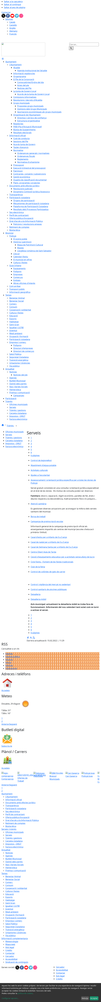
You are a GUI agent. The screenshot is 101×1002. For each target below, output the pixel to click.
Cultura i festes (12, 891)
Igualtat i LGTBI (12, 906)
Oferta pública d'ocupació (17, 817)
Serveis (8, 434)
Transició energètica (14, 929)
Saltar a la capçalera (13, 1)
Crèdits (8, 950)
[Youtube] (12, 15)
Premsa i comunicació (15, 870)
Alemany (13, 31)
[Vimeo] (17, 15)
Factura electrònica (14, 446)
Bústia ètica (10, 826)
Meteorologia (11, 941)
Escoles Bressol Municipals (56, 776)
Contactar (6, 12)
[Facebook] (8, 15)
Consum (9, 885)
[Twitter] (3, 15)
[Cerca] (71, 48)
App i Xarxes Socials (14, 864)
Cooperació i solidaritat (16, 888)
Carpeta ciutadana (14, 440)
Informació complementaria (14, 938)
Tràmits (10, 425)
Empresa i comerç (13, 920)
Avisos (8, 662)
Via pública (10, 935)
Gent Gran (10, 903)
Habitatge (10, 900)
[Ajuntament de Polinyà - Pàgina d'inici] (23, 49)
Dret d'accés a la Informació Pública (22, 820)
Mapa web (10, 944)
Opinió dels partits (14, 861)
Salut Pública (11, 923)
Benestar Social (12, 879)
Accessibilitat (11, 959)
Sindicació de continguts (16, 962)
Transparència (12, 805)
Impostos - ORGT (13, 443)
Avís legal (9, 947)
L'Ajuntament (11, 796)
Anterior (5, 724)
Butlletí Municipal (13, 858)
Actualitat (5, 849)
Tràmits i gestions (13, 437)
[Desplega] (16, 426)
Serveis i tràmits (8, 829)
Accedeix (5, 690)
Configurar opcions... (10, 998)
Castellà (13, 25)
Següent (13, 724)
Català (12, 22)
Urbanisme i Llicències (15, 932)
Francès (13, 34)
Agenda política (12, 656)
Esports (9, 897)
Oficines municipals (14, 431)
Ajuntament (6, 793)
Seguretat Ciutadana (15, 926)
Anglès (12, 28)
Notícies (9, 665)
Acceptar (94, 998)
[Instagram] (21, 15)
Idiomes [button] (9, 19)
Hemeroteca (11, 867)
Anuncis (9, 659)
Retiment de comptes (15, 823)
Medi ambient (11, 912)
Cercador (9, 956)
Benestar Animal (13, 876)
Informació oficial (13, 799)
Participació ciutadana (15, 808)
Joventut (9, 909)
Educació (9, 894)
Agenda (9, 653)
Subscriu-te (6, 746)
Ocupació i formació (14, 914)
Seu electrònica (12, 811)
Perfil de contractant (15, 814)
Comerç (9, 882)
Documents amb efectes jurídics (20, 802)
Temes (4, 873)
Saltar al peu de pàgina (14, 7)
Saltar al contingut (12, 4)
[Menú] (2, 58)
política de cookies (25, 993)
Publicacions (11, 668)
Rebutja (85, 998)
